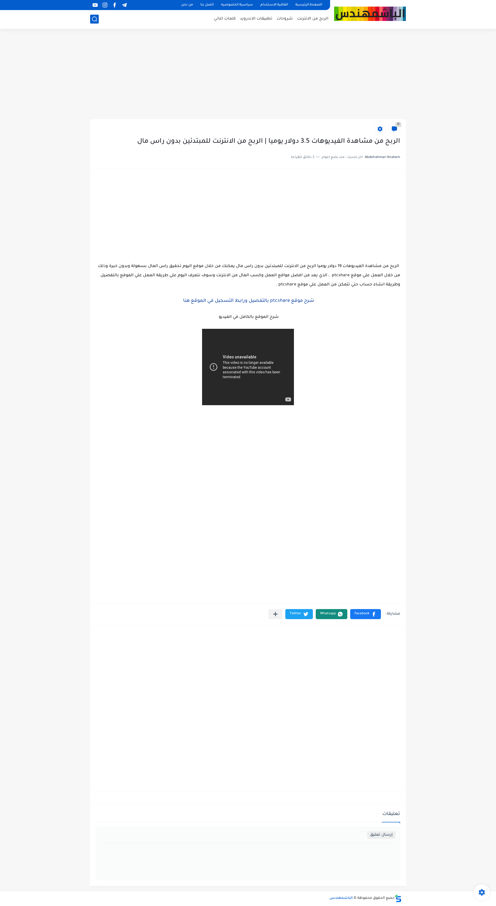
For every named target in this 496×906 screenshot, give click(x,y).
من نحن (187, 5)
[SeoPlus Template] (398, 898)
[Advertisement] (248, 74)
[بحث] (94, 19)
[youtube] (95, 5)
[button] (365, 614)
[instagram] (104, 5)
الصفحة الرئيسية (308, 5)
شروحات (285, 19)
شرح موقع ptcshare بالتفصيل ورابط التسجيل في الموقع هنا (248, 301)
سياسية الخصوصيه (237, 5)
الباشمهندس (341, 898)
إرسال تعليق (381, 835)
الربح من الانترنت (312, 19)
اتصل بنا (207, 5)
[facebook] (114, 5)
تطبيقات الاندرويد (256, 19)
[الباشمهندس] (370, 14)
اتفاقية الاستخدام (274, 5)
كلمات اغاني (225, 19)
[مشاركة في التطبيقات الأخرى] (275, 614)
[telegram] (124, 5)
